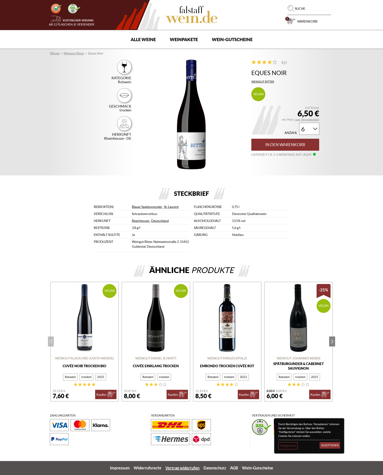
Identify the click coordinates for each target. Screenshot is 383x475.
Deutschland (160, 221)
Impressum (120, 468)
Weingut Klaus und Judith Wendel (84, 358)
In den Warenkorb (285, 144)
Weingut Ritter (74, 53)
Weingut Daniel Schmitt (156, 358)
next (332, 341)
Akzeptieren (330, 445)
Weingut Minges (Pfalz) (227, 358)
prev (51, 341)
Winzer (55, 53)
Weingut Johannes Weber (298, 358)
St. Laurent (171, 207)
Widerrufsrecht (147, 468)
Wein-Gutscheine (232, 39)
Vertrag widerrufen (182, 468)
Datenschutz (214, 468)
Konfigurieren (288, 445)
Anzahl (290, 133)
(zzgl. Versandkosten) (307, 119)
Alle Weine (143, 39)
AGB (234, 468)
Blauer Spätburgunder (147, 207)
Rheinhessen (141, 221)
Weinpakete (184, 39)
